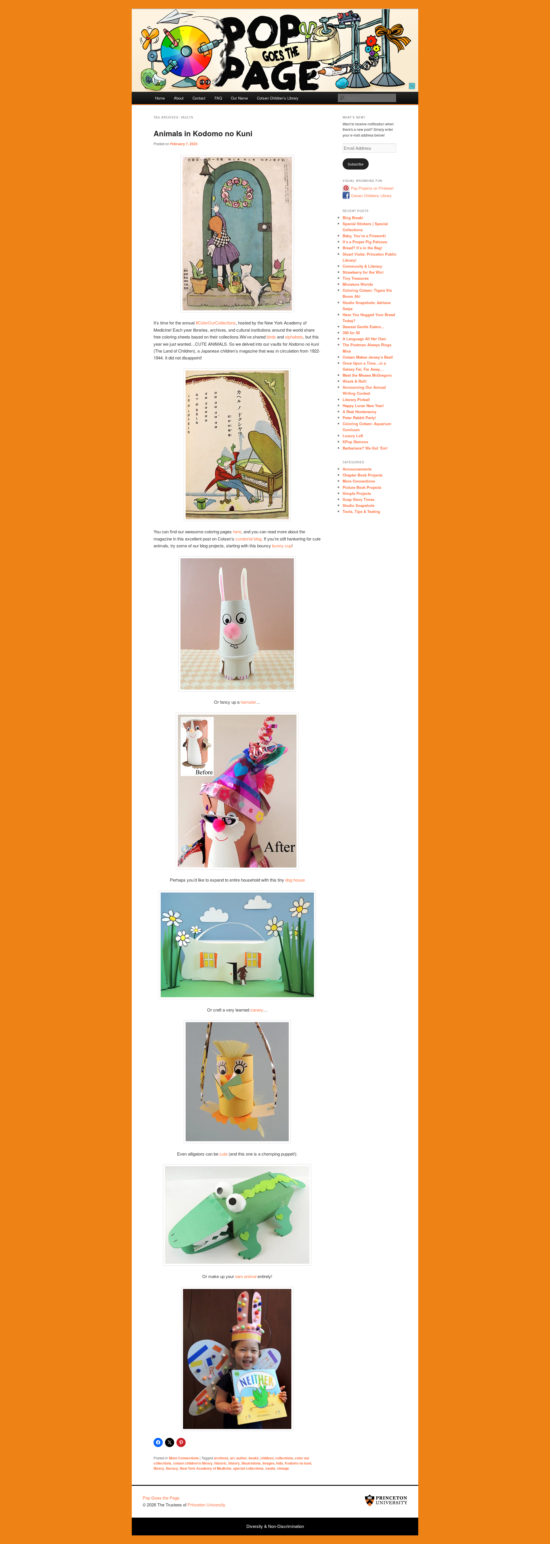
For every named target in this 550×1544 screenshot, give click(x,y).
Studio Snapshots (358, 505)
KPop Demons (355, 441)
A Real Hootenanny (359, 411)
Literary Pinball (356, 399)
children (267, 1458)
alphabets (294, 337)
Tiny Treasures (356, 278)
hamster (248, 702)
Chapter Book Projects (362, 475)
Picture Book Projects (362, 487)
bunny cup (282, 545)
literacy (172, 1468)
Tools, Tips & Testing (361, 511)
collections (284, 1458)
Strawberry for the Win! (363, 272)
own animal (245, 1276)
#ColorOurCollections (216, 323)
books (254, 1458)
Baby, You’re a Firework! (364, 235)
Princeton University (386, 1500)
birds (271, 337)
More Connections (184, 1458)
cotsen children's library (193, 1463)
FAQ (218, 98)
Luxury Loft (353, 435)
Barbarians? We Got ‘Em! (365, 448)
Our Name (239, 98)
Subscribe (356, 164)
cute (224, 1154)
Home (160, 98)
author (241, 1458)
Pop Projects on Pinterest (372, 188)
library (159, 1468)
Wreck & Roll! (355, 381)
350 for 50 (351, 332)
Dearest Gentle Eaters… (363, 326)
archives (221, 1458)
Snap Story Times (358, 499)
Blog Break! (353, 217)
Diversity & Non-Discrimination (275, 1526)
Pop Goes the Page (161, 1498)
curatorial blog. (249, 539)
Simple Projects (357, 493)
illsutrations (251, 1463)
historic (220, 1463)
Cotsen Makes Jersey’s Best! (368, 357)
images (268, 1463)
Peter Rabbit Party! (359, 417)
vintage (283, 1468)
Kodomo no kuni (298, 1463)
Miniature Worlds (358, 284)
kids (279, 1463)
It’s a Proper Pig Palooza (365, 241)
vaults (270, 1468)
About (179, 98)
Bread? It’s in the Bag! (362, 247)
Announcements (357, 469)
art (232, 1458)
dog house (295, 880)
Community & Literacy (362, 266)
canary (256, 1010)
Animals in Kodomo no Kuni (203, 133)
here (237, 531)
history (234, 1463)
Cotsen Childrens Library (371, 195)
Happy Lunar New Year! (363, 405)
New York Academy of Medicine (205, 1468)
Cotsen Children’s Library (277, 98)
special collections (248, 1468)
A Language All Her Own (364, 338)
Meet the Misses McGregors (367, 375)
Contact (198, 98)
